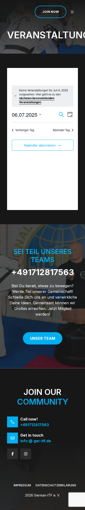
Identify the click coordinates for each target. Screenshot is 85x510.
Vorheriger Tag (24, 130)
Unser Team (42, 338)
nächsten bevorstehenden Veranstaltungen (36, 100)
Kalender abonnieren (40, 145)
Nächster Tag (61, 130)
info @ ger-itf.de (35, 440)
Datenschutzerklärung (56, 485)
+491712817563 (42, 272)
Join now (50, 11)
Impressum (22, 485)
